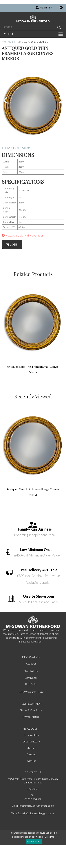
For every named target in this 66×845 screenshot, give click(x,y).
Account (31, 754)
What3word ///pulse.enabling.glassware (32, 813)
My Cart (31, 747)
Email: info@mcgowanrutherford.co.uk (33, 805)
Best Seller (31, 684)
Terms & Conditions (31, 710)
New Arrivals (31, 671)
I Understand (33, 841)
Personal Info (31, 735)
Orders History (31, 741)
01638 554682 (33, 799)
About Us (31, 663)
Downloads (31, 677)
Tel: (33, 795)
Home (6, 41)
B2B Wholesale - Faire (31, 691)
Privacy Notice (31, 716)
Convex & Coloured (36, 41)
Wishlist (31, 760)
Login (13, 244)
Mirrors (17, 41)
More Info (49, 837)
